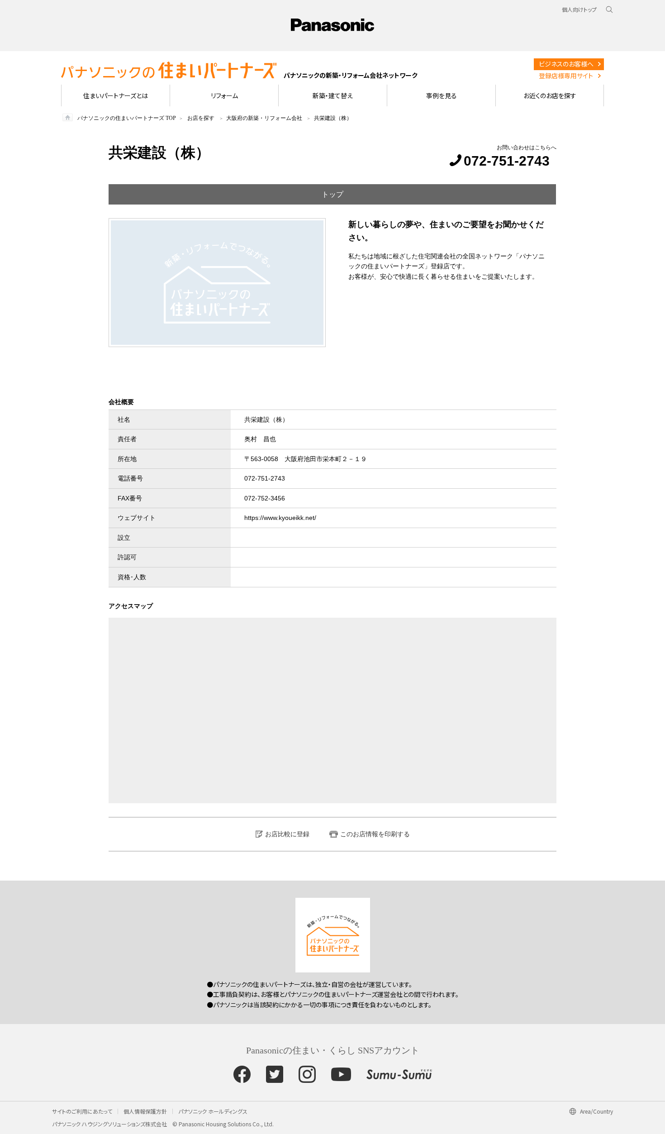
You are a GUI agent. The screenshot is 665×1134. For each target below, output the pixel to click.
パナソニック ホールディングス (212, 1111)
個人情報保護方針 (145, 1111)
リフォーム (224, 95)
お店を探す (200, 118)
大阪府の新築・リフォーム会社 (264, 118)
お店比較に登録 (287, 834)
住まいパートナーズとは (115, 95)
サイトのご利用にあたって (82, 1111)
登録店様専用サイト (566, 75)
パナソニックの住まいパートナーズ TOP (126, 118)
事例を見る (441, 95)
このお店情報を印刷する (375, 834)
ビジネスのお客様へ (566, 63)
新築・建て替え (333, 95)
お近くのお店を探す (549, 95)
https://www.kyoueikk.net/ (280, 517)
